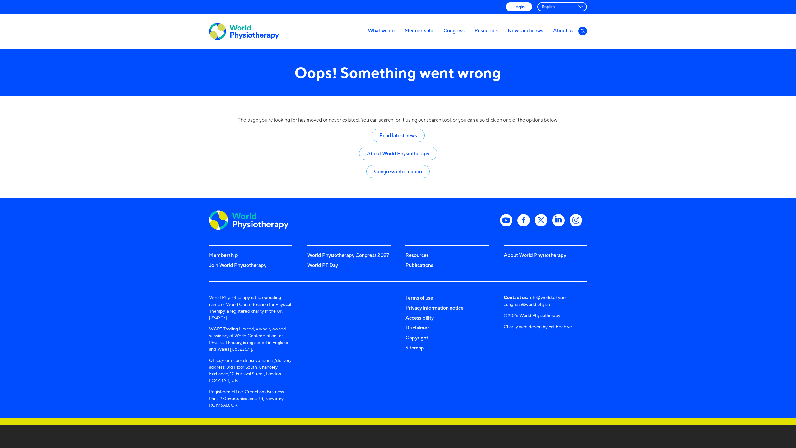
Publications (419, 265)
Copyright (416, 337)
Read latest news (398, 135)
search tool (439, 120)
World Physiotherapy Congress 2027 (348, 255)
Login (519, 6)
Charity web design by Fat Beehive (538, 326)
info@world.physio (547, 297)
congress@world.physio (527, 304)
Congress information (398, 171)
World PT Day (322, 265)
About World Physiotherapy (398, 153)
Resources (486, 30)
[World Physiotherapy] (244, 31)
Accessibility (419, 318)
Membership (419, 30)
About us (563, 30)
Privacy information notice (434, 308)
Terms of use (419, 298)
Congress (454, 30)
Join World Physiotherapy (237, 265)
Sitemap (414, 347)
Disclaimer (417, 327)
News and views (525, 30)
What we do (381, 30)
